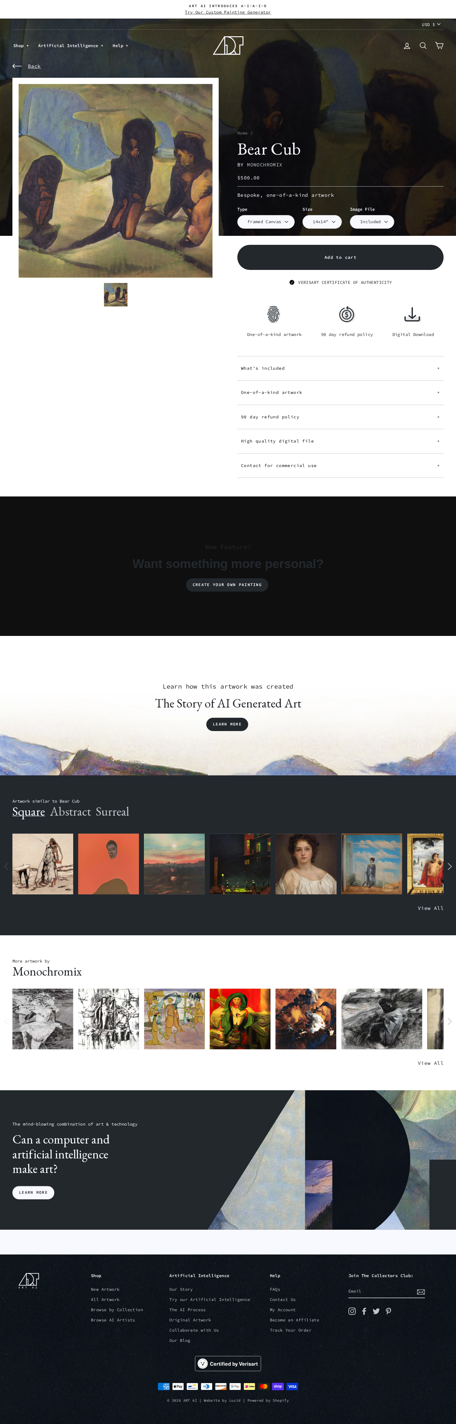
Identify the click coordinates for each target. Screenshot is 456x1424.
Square (28, 811)
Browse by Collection (117, 1309)
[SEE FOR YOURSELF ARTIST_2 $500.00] (240, 1019)
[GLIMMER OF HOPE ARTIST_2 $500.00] (240, 864)
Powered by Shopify (268, 1400)
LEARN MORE (33, 1192)
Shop (19, 45)
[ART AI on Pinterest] (388, 1311)
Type (242, 209)
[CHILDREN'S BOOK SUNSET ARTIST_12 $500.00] (174, 864)
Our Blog (179, 1340)
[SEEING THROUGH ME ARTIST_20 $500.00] (305, 864)
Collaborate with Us (194, 1330)
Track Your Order (290, 1330)
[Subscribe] (421, 1292)
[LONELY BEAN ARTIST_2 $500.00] (381, 1019)
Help (119, 45)
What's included (340, 368)
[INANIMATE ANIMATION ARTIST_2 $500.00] (174, 1019)
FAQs (275, 1289)
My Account (283, 1309)
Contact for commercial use (340, 465)
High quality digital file (340, 441)
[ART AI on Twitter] (376, 1311)
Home (242, 133)
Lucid (235, 1400)
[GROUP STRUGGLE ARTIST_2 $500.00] (108, 1019)
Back (34, 66)
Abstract (70, 811)
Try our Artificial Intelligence (209, 1299)
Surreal (112, 811)
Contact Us (283, 1299)
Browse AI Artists (113, 1320)
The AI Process (187, 1309)
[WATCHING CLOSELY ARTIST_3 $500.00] (108, 864)
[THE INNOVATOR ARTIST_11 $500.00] (42, 864)
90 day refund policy (340, 417)
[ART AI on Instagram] (352, 1311)
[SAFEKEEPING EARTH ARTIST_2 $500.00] (42, 1019)
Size (307, 209)
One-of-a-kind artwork (340, 392)
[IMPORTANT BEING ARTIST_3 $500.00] (372, 864)
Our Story (181, 1289)
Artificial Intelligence (69, 45)
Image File (362, 209)
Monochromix (264, 164)
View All (431, 908)
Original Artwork (190, 1320)
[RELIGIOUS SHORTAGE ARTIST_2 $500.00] (305, 1019)
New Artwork (105, 1289)
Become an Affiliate (295, 1320)
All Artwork (105, 1299)
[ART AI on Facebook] (364, 1311)
